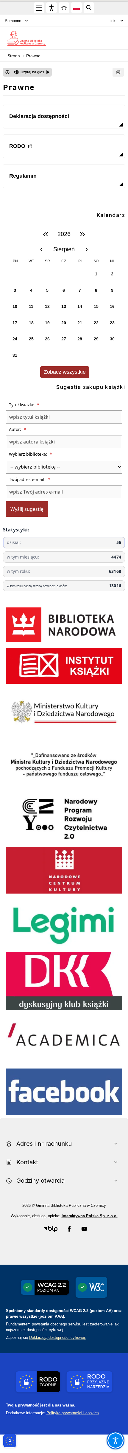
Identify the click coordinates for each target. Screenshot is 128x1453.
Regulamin (23, 176)
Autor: (17, 429)
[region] (64, 302)
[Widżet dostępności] (51, 7)
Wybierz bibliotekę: (30, 454)
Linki (112, 20)
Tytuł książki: (24, 404)
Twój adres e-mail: (30, 479)
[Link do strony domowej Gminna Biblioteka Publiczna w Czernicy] (26, 38)
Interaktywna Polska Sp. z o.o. (90, 1216)
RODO (17, 146)
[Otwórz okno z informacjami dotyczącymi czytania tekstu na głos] (7, 72)
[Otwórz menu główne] (39, 7)
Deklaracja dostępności (39, 116)
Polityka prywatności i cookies (72, 1413)
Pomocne (13, 20)
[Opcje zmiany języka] (76, 7)
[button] (51, 1229)
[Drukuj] (118, 72)
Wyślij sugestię (26, 509)
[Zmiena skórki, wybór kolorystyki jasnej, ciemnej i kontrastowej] (64, 7)
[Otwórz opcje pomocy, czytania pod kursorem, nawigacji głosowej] (115, 1440)
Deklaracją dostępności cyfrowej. (57, 1337)
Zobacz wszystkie (65, 372)
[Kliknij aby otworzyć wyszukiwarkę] (89, 7)
